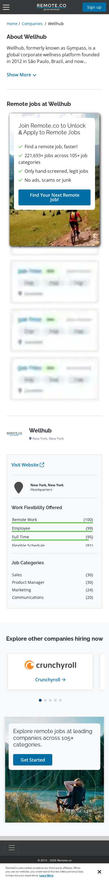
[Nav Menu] (6, 7)
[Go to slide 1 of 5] (40, 700)
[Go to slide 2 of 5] (45, 700)
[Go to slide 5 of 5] (60, 700)
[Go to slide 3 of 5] (50, 700)
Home (12, 23)
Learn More (46, 875)
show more (19, 75)
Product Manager (28, 582)
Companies (32, 23)
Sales (17, 574)
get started (33, 760)
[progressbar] (52, 522)
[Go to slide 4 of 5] (55, 700)
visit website (25, 465)
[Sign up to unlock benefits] (54, 179)
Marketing (21, 589)
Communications (28, 597)
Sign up (94, 7)
